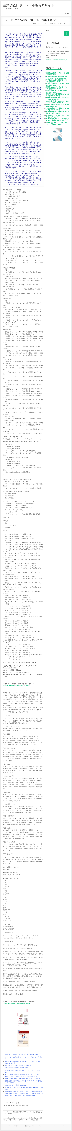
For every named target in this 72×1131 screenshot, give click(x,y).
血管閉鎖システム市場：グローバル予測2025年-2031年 (57, 116)
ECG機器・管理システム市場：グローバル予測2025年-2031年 (57, 102)
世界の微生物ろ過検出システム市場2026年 (17, 1067)
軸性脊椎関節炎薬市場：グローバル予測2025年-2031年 (57, 98)
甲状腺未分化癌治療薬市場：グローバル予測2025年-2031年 (57, 81)
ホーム (38, 23)
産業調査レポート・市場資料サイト (28, 5)
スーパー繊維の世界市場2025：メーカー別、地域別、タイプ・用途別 (23, 1112)
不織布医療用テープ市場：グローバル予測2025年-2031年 (57, 109)
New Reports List (63, 14)
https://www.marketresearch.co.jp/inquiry (16, 685)
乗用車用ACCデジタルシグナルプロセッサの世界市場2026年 (22, 1054)
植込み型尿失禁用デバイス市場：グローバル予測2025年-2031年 (57, 119)
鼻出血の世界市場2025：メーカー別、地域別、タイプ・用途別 (22, 1078)
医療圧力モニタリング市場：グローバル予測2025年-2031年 (57, 88)
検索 (47, 30)
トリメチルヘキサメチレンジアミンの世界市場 (18, 1065)
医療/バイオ (25, 1105)
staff (7, 1103)
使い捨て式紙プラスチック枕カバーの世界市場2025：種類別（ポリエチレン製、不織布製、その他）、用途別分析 (22, 1119)
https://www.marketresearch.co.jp (56, 59)
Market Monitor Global (12, 1105)
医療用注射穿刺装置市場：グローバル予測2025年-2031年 (57, 95)
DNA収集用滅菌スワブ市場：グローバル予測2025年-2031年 (57, 123)
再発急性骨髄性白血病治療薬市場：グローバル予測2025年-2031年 (57, 77)
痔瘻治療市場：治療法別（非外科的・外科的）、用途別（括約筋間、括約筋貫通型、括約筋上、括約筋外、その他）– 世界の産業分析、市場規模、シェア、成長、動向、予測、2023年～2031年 (24, 1093)
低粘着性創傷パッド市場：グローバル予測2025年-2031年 (57, 112)
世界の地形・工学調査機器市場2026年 (15, 1085)
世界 (20, 1105)
